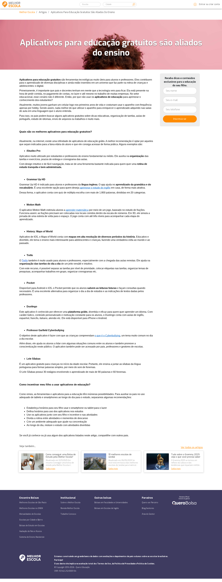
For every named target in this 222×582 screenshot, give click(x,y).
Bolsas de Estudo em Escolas (32, 525)
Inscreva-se (179, 118)
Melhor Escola (27, 12)
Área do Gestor (148, 514)
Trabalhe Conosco (68, 514)
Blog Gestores (148, 508)
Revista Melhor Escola (70, 508)
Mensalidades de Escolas (30, 514)
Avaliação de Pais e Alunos (30, 531)
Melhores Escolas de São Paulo (33, 502)
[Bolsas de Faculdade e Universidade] (184, 503)
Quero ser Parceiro (150, 502)
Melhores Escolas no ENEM (31, 508)
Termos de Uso (104, 563)
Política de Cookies (145, 563)
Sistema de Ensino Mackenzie (31, 537)
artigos (43, 12)
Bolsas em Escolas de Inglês (106, 508)
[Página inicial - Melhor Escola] (10, 4)
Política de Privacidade (124, 563)
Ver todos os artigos (192, 447)
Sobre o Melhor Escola (70, 502)
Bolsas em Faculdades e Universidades (111, 502)
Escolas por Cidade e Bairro (31, 520)
